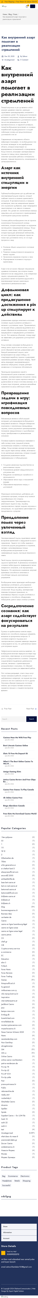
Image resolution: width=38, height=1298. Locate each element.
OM (2, 1049)
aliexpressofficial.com (9, 872)
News (3, 1035)
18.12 (3, 851)
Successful (6, 1185)
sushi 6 (3, 1126)
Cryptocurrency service (10, 948)
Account (6, 1238)
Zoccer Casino (6, 1143)
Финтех (4, 1154)
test (2, 1129)
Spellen (4, 1108)
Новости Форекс (8, 1150)
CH (2, 938)
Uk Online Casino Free (12, 797)
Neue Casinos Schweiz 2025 (12, 1032)
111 (2, 847)
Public (3, 1087)
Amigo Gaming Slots (12, 771)
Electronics (25, 1176)
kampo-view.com (7, 1011)
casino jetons (6, 934)
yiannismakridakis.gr (9, 1140)
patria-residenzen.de (9, 1063)
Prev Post (7, 708)
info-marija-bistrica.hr (9, 994)
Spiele (3, 1112)
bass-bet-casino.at (8, 882)
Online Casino (6, 1056)
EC (2, 955)
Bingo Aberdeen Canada (14, 805)
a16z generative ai (8, 865)
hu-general (5, 987)
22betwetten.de (7, 858)
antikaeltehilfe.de (7, 879)
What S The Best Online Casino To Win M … (18, 762)
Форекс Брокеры (8, 1157)
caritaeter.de (6, 917)
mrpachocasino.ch (8, 1028)
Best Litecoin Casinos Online (15, 745)
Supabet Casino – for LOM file (13, 1115)
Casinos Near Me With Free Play (17, 737)
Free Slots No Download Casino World (19, 813)
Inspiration (5, 997)
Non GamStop (7, 1042)
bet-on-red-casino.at (9, 886)
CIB (2, 945)
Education (5, 959)
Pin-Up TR (5, 1067)
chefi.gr (4, 941)
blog (3, 907)
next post (30, 708)
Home (5, 14)
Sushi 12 (4, 1119)
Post (2, 1081)
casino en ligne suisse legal (11, 931)
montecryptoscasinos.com (11, 1025)
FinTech (4, 966)
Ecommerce (13, 1176)
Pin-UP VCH (6, 1074)
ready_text (5, 1094)
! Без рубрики (6, 837)
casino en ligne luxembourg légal (14, 924)
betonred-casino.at (8, 889)
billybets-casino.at (8, 896)
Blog (10, 14)
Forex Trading (6, 976)
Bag (3, 1176)
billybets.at (5, 900)
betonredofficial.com (9, 893)
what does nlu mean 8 (9, 1136)
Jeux (2, 1007)
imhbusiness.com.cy (9, 990)
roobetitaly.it (6, 1098)
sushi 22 (4, 1122)
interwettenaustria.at (9, 1000)
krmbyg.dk (5, 1014)
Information (7, 1232)
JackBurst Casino (7, 1004)
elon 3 (3, 962)
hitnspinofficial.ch (8, 983)
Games (4, 980)
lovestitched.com (7, 1018)
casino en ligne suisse (9, 927)
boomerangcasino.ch (9, 910)
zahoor (24, 56)
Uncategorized (9, 60)
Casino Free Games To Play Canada (18, 789)
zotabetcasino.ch (7, 1147)
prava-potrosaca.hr (8, 1084)
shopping (26, 1180)
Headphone (7, 1180)
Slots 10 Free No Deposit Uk (15, 753)
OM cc (3, 1053)
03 (2, 840)
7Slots (3, 861)
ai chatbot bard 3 (8, 868)
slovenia (4, 1105)
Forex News (6, 969)
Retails (17, 1180)
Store (5, 1226)
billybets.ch (5, 903)
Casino (3, 920)
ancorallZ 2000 (7, 875)
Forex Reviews (6, 973)
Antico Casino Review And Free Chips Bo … (19, 780)
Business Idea (6, 913)
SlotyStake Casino (8, 1101)
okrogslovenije (7, 1046)
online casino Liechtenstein (11, 1060)
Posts (15, 14)
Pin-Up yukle (6, 1077)
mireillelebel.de (7, 1021)
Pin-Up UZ (5, 1070)
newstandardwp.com (9, 1039)
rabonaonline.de (7, 1091)
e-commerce (6, 952)
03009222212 (13, 1254)
